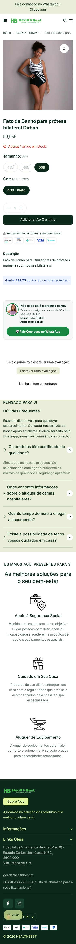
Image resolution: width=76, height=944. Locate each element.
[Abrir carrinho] (71, 20)
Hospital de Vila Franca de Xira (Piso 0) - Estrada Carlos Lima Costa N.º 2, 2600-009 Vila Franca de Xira (33, 855)
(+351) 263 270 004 (18, 882)
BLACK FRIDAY (27, 33)
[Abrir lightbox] (64, 48)
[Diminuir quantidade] (7, 208)
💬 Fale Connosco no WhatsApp (38, 331)
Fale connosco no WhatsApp (37, 4)
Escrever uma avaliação (38, 371)
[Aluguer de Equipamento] (38, 738)
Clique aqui (38, 9)
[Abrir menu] (5, 20)
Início (7, 33)
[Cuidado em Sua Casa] (38, 679)
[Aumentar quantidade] (22, 208)
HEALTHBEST (26, 936)
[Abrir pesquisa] (65, 20)
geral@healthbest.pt (18, 875)
